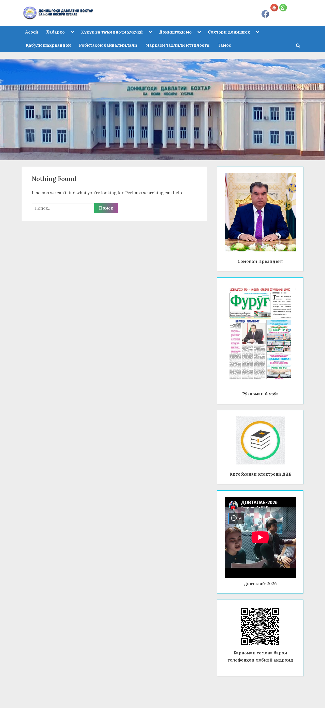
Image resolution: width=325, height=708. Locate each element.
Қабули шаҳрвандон (48, 45)
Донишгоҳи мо (175, 32)
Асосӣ (31, 32)
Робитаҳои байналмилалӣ (108, 45)
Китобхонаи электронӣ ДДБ (260, 474)
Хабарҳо (55, 32)
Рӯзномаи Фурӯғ (260, 393)
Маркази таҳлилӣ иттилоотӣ (177, 45)
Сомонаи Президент (260, 261)
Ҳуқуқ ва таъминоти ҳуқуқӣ (112, 32)
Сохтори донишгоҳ (229, 32)
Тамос (224, 45)
